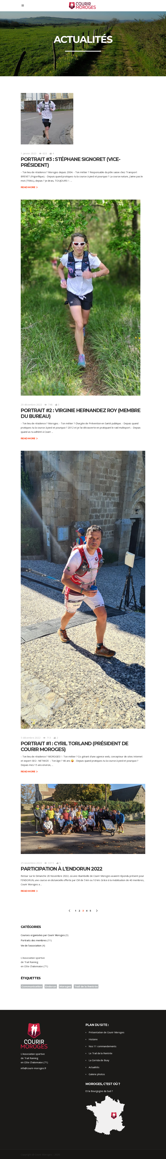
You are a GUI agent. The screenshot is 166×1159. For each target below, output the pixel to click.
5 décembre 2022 (31, 737)
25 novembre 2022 (31, 863)
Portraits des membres (34, 940)
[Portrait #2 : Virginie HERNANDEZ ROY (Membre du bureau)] (80, 298)
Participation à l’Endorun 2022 (61, 869)
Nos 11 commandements (102, 1046)
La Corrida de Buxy (99, 1060)
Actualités (94, 1067)
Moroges (65, 986)
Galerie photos (97, 1074)
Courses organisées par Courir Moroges (43, 935)
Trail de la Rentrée (86, 986)
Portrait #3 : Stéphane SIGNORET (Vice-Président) (70, 162)
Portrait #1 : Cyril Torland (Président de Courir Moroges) (74, 746)
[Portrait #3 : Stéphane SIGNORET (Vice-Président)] (47, 118)
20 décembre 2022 (31, 404)
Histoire (93, 1039)
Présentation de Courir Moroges (106, 1032)
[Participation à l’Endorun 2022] (83, 819)
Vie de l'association (31, 945)
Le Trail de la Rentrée (100, 1053)
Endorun (50, 986)
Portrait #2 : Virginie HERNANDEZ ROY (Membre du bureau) (80, 413)
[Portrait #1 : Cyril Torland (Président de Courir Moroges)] (83, 590)
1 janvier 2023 (28, 153)
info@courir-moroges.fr (33, 1068)
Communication (31, 986)
